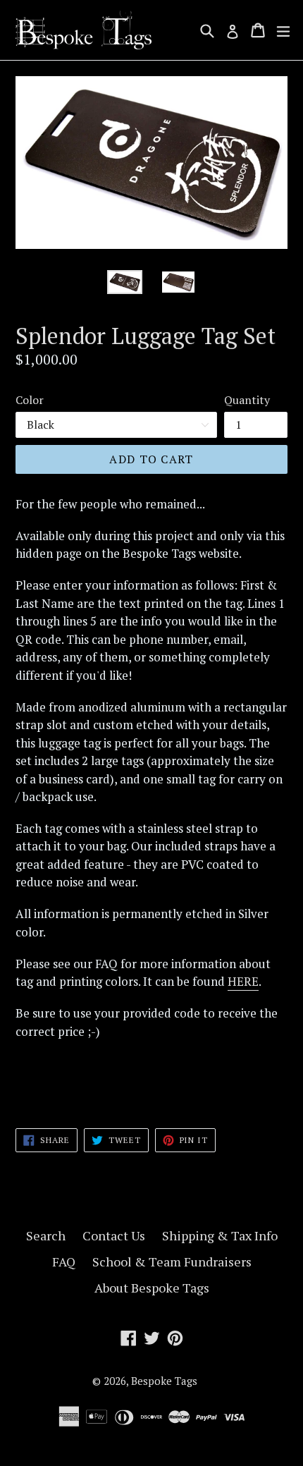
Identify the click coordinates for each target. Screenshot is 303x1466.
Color (30, 400)
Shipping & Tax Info (220, 1235)
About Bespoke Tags (151, 1287)
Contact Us (113, 1235)
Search (46, 1235)
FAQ (63, 1261)
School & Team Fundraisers (172, 1261)
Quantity (247, 400)
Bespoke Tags (164, 1381)
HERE (243, 981)
